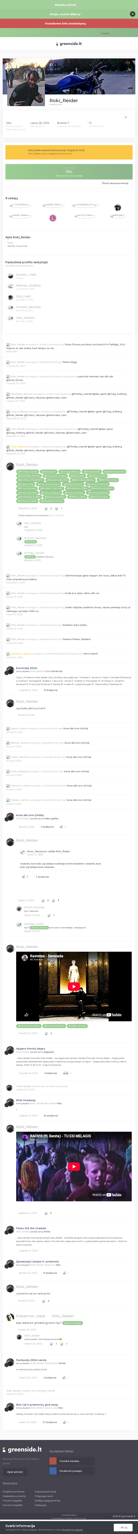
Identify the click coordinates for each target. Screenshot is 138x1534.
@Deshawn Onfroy (52, 501)
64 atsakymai (50, 1115)
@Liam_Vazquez (50, 492)
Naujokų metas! (65, 4)
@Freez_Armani (27, 492)
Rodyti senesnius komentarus (41, 515)
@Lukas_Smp (25, 484)
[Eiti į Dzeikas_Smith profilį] (19, 924)
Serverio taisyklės (12, 1505)
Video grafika (51, 818)
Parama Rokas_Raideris (76, 639)
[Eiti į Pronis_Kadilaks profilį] (20, 206)
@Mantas (30, 557)
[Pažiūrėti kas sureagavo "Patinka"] (61, 826)
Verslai (62, 1363)
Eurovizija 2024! (26, 668)
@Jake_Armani (77, 1026)
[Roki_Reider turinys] (126, 117)
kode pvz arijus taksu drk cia (82, 593)
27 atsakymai (49, 1422)
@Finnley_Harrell (27, 471)
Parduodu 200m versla (31, 1360)
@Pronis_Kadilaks (98, 492)
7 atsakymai (47, 826)
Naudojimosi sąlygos (72, 1529)
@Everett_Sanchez (51, 488)
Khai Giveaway (26, 1100)
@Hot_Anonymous (48, 484)
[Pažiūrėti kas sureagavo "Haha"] (65, 1073)
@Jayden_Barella (57, 480)
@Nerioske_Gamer (29, 475)
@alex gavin (49, 471)
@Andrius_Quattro (102, 488)
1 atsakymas (50, 1073)
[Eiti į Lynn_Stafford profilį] (53, 218)
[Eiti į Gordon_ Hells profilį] (11, 276)
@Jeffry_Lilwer (77, 496)
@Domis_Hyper (99, 496)
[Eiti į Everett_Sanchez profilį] (11, 307)
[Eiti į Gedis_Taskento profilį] (20, 216)
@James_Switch (73, 484)
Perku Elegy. (69, 362)
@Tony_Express (27, 488)
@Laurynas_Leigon (55, 475)
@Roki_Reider (92, 471)
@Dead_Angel (72, 1323)
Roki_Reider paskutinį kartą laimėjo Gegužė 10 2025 (56, 150)
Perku (47, 1231)
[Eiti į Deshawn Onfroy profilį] (118, 207)
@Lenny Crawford (97, 484)
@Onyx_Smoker (74, 492)
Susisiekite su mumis (14, 1496)
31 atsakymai (50, 690)
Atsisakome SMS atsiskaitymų (65, 23)
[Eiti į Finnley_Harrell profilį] (19, 553)
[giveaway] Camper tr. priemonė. (37, 1261)
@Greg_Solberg (69, 471)
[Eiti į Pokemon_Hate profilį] (10, 1317)
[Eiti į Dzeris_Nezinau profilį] (19, 909)
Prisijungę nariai (44, 1496)
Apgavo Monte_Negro (30, 1048)
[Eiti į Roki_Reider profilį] (10, 466)
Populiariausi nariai (45, 1491)
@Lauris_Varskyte (55, 496)
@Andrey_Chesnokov (30, 480)
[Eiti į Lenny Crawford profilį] (85, 216)
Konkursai (57, 671)
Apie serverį (15, 1472)
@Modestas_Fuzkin (29, 496)
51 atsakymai (50, 1273)
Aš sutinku (126, 1527)
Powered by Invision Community (69, 1518)
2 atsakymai (49, 1377)
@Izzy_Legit (77, 475)
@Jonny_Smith (97, 475)
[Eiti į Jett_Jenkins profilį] (11, 318)
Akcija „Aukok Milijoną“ (65, 14)
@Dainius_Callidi (27, 501)
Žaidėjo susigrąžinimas (47, 1500)
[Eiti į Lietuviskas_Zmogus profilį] (85, 206)
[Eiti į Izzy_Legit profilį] (11, 298)
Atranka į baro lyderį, (74, 624)
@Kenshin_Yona (108, 480)
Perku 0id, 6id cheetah (31, 1228)
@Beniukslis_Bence (83, 480)
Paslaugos (40, 1505)
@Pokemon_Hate (77, 488)
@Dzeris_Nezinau (114, 471)
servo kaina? (90, 653)
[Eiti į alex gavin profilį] (118, 216)
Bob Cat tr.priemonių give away (37, 1404)
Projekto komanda (13, 1491)
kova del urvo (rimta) (75, 728)
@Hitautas (31, 542)
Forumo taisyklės (12, 1500)
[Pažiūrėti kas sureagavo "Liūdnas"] (67, 1073)
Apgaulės (49, 1052)
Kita (60, 1103)
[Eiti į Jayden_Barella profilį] (53, 206)
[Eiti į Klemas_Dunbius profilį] (11, 286)
